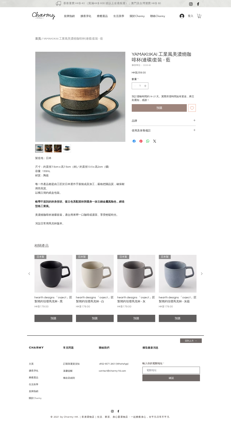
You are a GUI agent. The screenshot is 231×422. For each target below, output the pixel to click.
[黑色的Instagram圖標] (191, 4)
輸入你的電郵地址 (152, 363)
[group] (115, 288)
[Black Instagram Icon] (112, 411)
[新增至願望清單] (192, 108)
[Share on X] (154, 141)
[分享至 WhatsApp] (148, 141)
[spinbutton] (140, 86)
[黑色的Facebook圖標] (198, 4)
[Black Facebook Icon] (118, 411)
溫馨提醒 (68, 371)
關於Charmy (35, 398)
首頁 (38, 38)
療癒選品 (33, 377)
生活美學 (33, 384)
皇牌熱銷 (33, 391)
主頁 (31, 363)
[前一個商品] (29, 273)
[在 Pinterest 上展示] (141, 141)
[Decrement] (134, 86)
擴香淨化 (33, 370)
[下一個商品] (202, 273)
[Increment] (145, 86)
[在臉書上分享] (134, 141)
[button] (199, 16)
